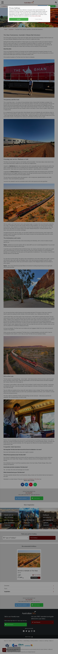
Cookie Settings (38, 19)
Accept (18, 19)
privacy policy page (36, 15)
